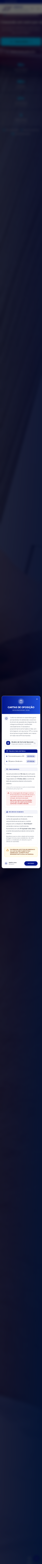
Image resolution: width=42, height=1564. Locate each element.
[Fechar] (36, 699)
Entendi (31, 863)
